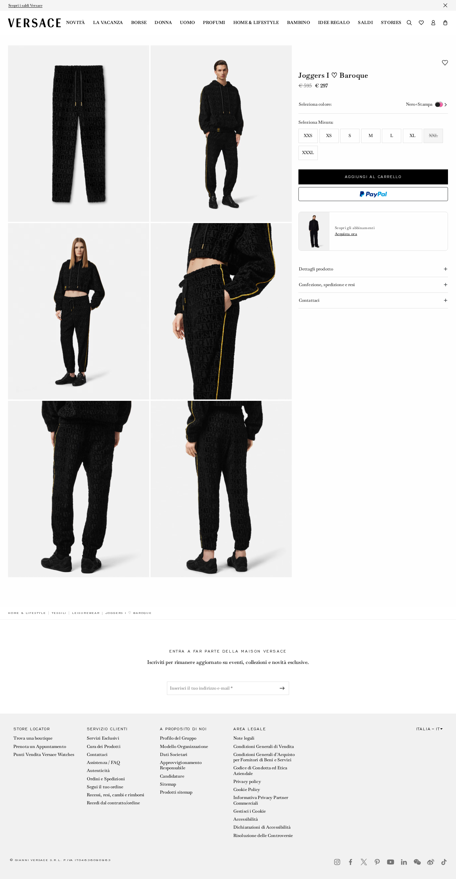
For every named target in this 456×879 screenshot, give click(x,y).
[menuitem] (75, 22)
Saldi (365, 22)
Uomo (187, 22)
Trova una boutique (32, 738)
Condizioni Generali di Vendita (263, 746)
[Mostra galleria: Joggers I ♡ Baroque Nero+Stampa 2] (221, 133)
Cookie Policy (246, 789)
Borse (139, 22)
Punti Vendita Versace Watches (43, 754)
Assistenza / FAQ (103, 762)
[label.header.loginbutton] (433, 22)
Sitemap (168, 784)
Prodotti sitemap (176, 792)
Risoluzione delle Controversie (263, 835)
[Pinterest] (377, 862)
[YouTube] (391, 862)
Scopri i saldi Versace (25, 5)
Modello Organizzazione (184, 746)
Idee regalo (334, 22)
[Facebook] (351, 862)
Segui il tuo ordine (105, 787)
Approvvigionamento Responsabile (181, 765)
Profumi (214, 22)
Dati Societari (173, 754)
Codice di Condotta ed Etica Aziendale (260, 770)
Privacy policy (247, 781)
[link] (27, 613)
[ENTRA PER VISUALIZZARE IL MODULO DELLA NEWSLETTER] (283, 688)
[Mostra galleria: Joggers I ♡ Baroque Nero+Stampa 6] (221, 489)
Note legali (243, 738)
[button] (445, 22)
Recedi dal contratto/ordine (113, 803)
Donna (163, 22)
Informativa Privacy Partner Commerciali (260, 800)
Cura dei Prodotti (104, 746)
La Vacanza (108, 22)
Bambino (298, 22)
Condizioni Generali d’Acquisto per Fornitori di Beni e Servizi (264, 757)
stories (391, 22)
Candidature (172, 776)
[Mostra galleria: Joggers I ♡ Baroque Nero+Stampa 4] (221, 311)
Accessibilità (245, 819)
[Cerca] (409, 22)
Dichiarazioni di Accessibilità (262, 827)
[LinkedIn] (404, 862)
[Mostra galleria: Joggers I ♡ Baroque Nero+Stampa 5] (78, 489)
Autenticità (98, 770)
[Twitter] (364, 862)
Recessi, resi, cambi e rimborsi (116, 795)
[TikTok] (444, 862)
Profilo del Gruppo (178, 738)
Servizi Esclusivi (103, 738)
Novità (75, 22)
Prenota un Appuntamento (39, 746)
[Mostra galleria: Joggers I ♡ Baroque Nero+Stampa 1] (78, 133)
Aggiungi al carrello (373, 176)
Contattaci (97, 754)
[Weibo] (431, 862)
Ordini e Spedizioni (106, 779)
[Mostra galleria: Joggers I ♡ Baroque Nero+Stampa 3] (78, 311)
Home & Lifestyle (256, 22)
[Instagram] (337, 862)
